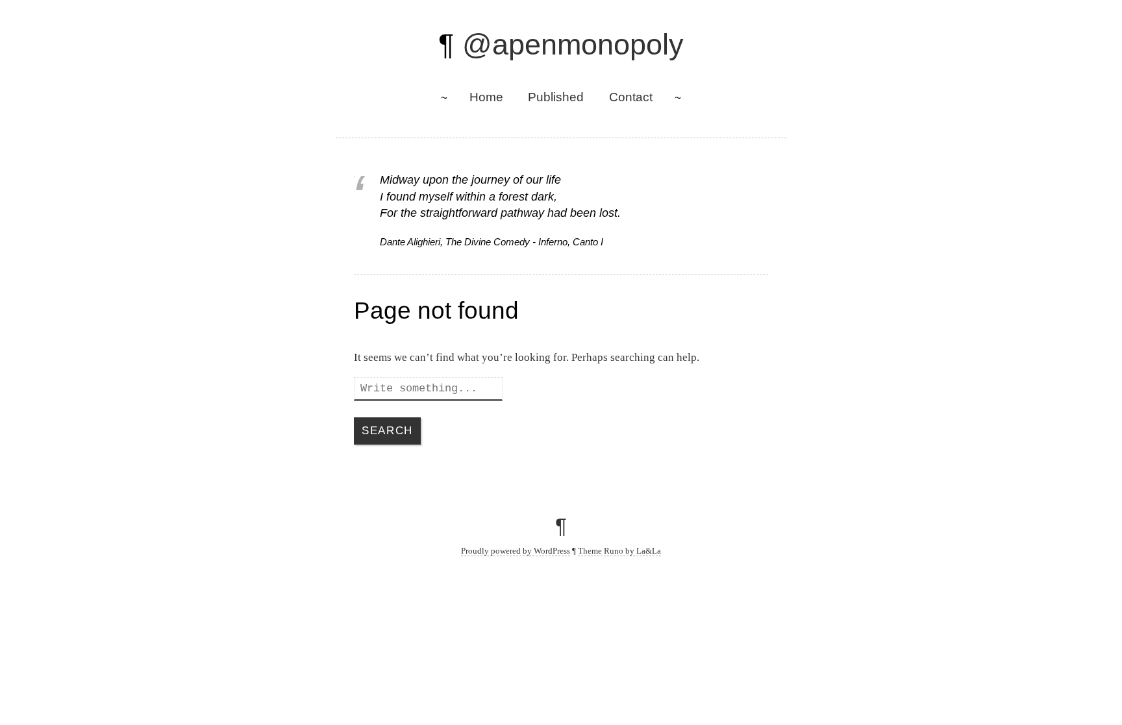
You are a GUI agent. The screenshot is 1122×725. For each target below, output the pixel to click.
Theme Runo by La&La (619, 551)
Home (486, 97)
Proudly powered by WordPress (515, 551)
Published (556, 97)
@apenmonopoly (573, 44)
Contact (631, 97)
